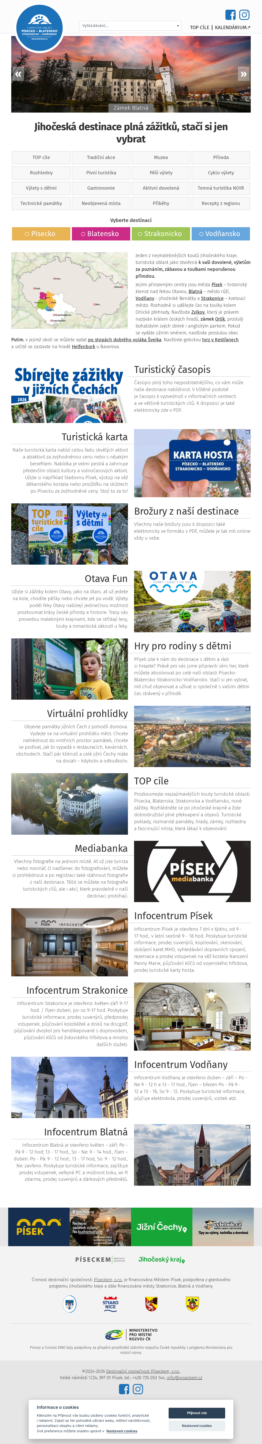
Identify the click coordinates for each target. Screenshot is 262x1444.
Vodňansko (222, 234)
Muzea (161, 157)
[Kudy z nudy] (100, 1226)
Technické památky (41, 203)
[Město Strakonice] (110, 1304)
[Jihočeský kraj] (161, 1259)
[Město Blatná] (151, 1304)
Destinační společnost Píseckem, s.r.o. (143, 1371)
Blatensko (103, 234)
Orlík (220, 319)
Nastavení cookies (121, 1431)
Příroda (221, 157)
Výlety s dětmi (41, 188)
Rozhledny (41, 173)
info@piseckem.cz (184, 1377)
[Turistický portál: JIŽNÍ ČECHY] (161, 1226)
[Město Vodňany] (192, 1304)
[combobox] (130, 26)
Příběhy (161, 203)
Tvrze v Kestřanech (131, 107)
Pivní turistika (101, 173)
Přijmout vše (197, 1413)
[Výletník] (223, 1226)
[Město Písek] (69, 1304)
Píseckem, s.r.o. (108, 1279)
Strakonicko (163, 234)
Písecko (43, 234)
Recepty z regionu (221, 203)
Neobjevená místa (101, 203)
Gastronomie (101, 188)
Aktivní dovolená (161, 188)
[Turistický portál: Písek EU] (39, 1226)
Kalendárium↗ (233, 27)
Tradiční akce (101, 157)
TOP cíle (199, 27)
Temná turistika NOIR (221, 188)
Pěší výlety (161, 173)
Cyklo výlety (221, 173)
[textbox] (130, 25)
